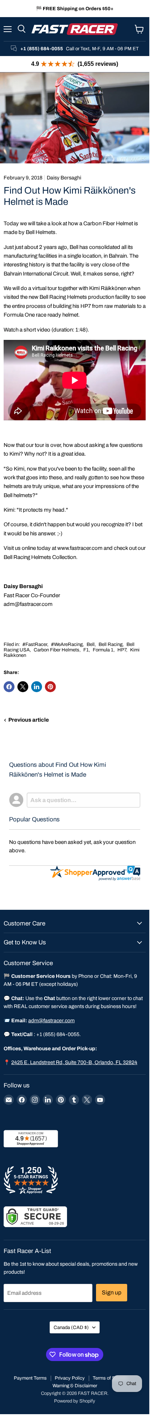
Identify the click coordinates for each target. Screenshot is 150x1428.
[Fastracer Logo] (75, 29)
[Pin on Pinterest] (50, 686)
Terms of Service (110, 1378)
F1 (86, 649)
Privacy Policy (70, 1378)
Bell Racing (110, 644)
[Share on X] (22, 686)
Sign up (111, 1292)
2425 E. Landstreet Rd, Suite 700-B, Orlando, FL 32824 (74, 1062)
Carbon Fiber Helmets (56, 649)
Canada (71, 1327)
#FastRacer (34, 644)
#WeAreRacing (67, 644)
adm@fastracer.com (28, 604)
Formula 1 (103, 649)
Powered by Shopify (74, 1401)
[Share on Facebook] (9, 686)
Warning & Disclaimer (75, 1385)
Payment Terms (30, 1378)
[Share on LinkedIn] (36, 686)
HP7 (121, 649)
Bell (91, 644)
